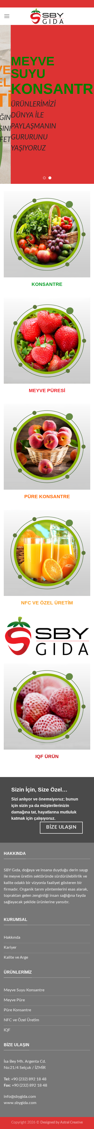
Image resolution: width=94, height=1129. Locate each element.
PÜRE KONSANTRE (47, 496)
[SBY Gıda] (47, 16)
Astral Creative (71, 1122)
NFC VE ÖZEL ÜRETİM (47, 602)
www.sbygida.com (20, 1103)
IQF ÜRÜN (47, 756)
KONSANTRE (47, 284)
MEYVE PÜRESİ (47, 390)
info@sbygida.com (20, 1097)
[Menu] (7, 16)
